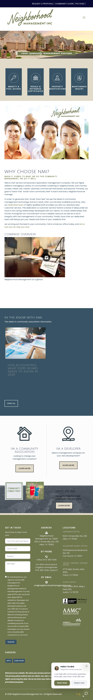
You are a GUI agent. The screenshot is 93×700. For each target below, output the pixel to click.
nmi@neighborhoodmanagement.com (52, 585)
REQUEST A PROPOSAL (42, 3)
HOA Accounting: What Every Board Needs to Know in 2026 (23, 370)
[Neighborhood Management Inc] (30, 17)
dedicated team (15, 205)
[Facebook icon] (77, 694)
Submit (11, 642)
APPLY (8, 661)
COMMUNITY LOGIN (64, 3)
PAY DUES (79, 3)
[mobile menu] (84, 18)
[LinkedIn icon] (79, 694)
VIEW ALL (11, 403)
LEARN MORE (25, 468)
